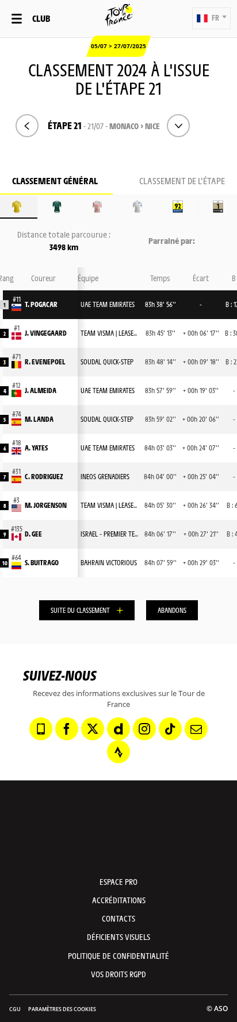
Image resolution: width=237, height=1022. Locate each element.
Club (41, 18)
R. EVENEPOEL (45, 361)
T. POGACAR (41, 304)
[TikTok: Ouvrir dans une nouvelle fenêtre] (170, 728)
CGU (15, 1009)
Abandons (172, 610)
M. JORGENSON (46, 505)
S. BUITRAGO (42, 562)
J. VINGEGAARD (46, 332)
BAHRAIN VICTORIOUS (109, 562)
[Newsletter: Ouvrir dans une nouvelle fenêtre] (196, 728)
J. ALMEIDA (40, 390)
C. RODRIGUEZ (44, 476)
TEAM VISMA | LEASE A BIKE (116, 332)
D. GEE (33, 533)
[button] (211, 18)
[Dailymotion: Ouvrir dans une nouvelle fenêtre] (118, 728)
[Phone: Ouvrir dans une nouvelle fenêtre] (40, 728)
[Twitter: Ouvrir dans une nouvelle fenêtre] (92, 728)
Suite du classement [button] (80, 610)
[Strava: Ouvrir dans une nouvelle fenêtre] (118, 751)
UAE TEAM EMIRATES (108, 304)
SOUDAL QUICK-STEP (107, 361)
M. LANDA (39, 418)
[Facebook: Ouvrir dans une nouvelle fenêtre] (66, 728)
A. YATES (36, 447)
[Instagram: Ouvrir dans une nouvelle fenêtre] (144, 728)
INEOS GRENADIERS (105, 476)
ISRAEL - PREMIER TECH (111, 533)
